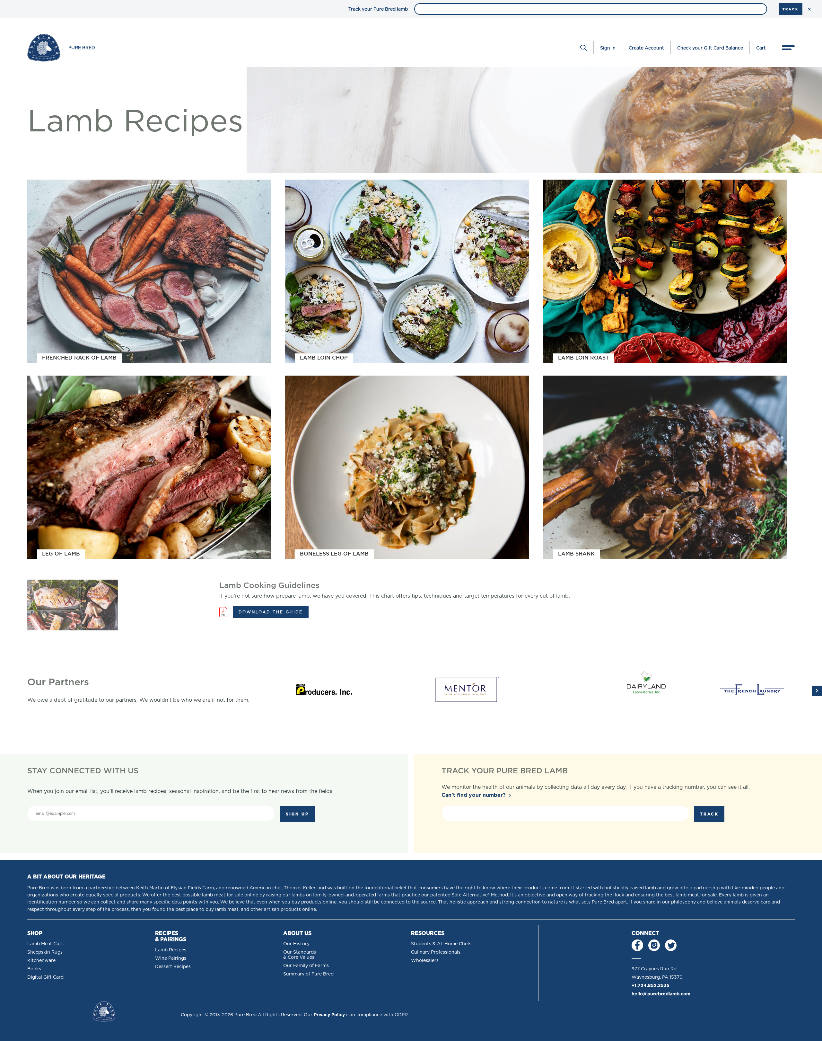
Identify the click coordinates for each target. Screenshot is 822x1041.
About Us (297, 933)
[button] (817, 691)
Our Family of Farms (306, 965)
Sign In (608, 47)
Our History (296, 943)
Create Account (646, 47)
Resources (427, 933)
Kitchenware (41, 960)
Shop (34, 933)
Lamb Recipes (170, 949)
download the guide (271, 611)
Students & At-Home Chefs (441, 943)
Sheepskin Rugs (45, 952)
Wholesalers (425, 960)
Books (34, 968)
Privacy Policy (329, 1014)
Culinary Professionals (435, 952)
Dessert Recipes (173, 966)
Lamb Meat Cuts (45, 943)
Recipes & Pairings (170, 936)
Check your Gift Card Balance (710, 47)
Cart (761, 47)
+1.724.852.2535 (650, 985)
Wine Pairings (170, 958)
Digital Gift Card (45, 977)
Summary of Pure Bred (308, 973)
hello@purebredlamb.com (661, 993)
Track (791, 9)
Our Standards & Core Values (299, 954)
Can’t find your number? (474, 795)
